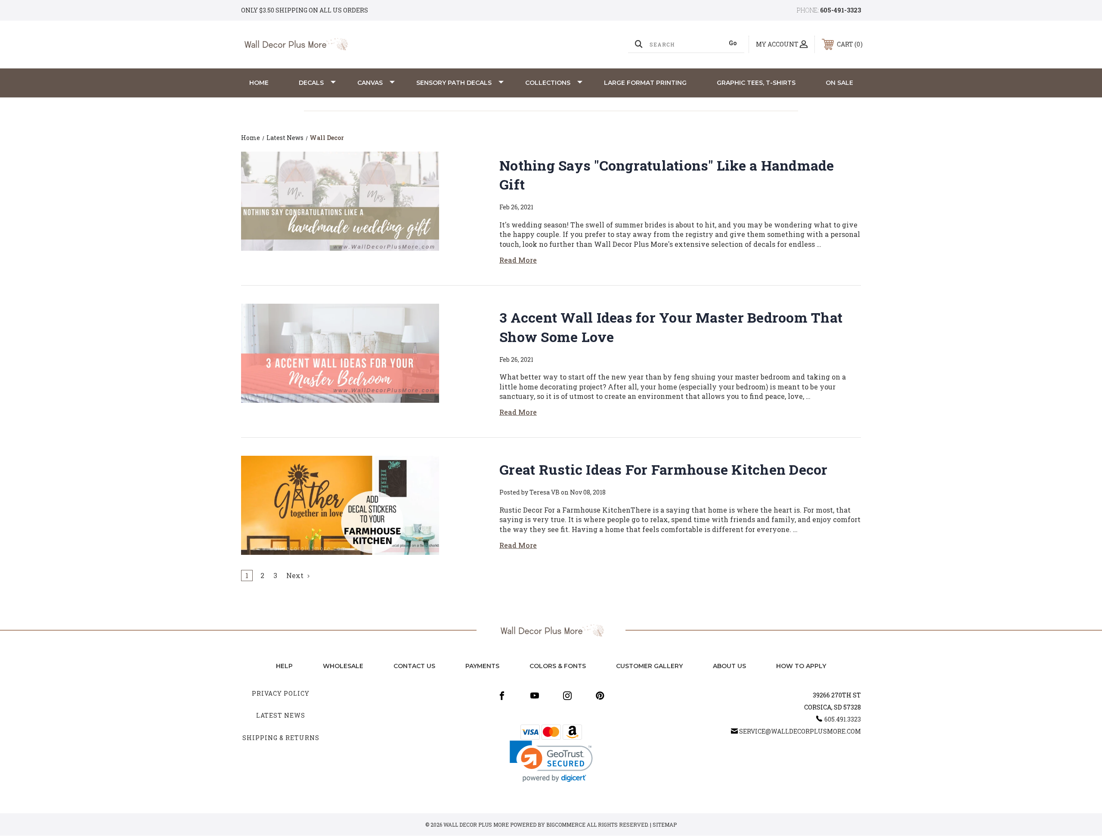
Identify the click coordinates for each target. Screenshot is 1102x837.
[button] (551, 761)
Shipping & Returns (280, 738)
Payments (482, 666)
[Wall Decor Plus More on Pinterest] (600, 695)
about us (729, 666)
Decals (311, 83)
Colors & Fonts (557, 666)
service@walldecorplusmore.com (800, 731)
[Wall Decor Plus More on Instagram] (567, 695)
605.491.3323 (842, 719)
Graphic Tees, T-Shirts (756, 83)
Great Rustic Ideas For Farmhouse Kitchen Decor (663, 469)
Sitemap (665, 824)
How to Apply (801, 666)
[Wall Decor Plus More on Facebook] (501, 695)
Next (295, 575)
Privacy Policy (281, 693)
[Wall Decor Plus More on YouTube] (534, 695)
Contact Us (414, 666)
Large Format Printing (645, 83)
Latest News (280, 715)
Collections (547, 83)
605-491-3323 (840, 10)
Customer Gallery (649, 666)
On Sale (839, 83)
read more (518, 259)
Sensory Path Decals (454, 83)
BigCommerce (565, 824)
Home (259, 83)
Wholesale (343, 666)
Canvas (370, 83)
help (284, 666)
